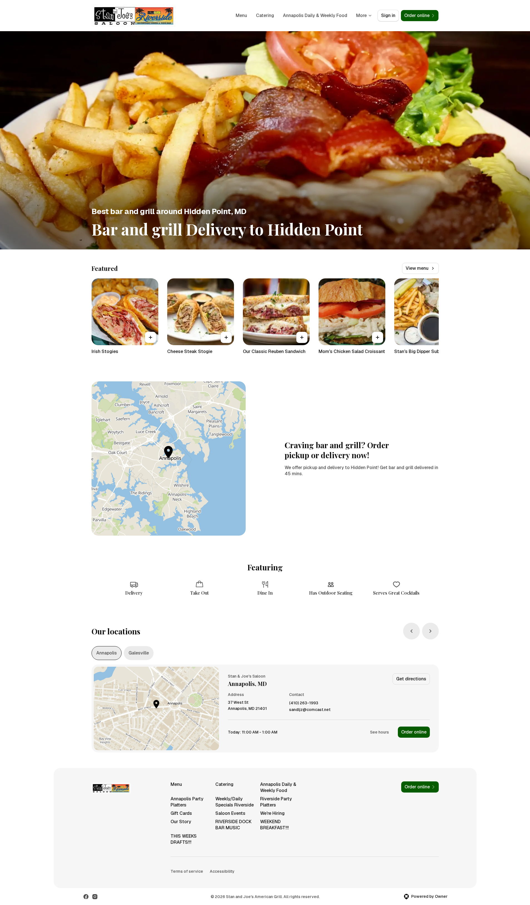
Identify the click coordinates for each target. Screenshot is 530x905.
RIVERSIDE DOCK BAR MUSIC (233, 825)
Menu (241, 15)
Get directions (411, 679)
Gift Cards (181, 813)
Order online (414, 732)
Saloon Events (230, 813)
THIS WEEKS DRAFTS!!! (184, 839)
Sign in (388, 15)
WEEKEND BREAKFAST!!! (274, 825)
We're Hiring (272, 813)
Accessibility (222, 871)
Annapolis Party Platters (187, 802)
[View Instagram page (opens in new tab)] (95, 896)
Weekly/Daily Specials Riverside (234, 802)
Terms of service (187, 871)
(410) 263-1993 (303, 703)
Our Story (181, 822)
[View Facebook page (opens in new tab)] (86, 896)
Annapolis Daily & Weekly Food (315, 15)
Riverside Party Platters (276, 802)
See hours (379, 732)
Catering (265, 15)
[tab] (107, 653)
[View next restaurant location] (430, 631)
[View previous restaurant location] (411, 631)
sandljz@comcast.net (310, 709)
